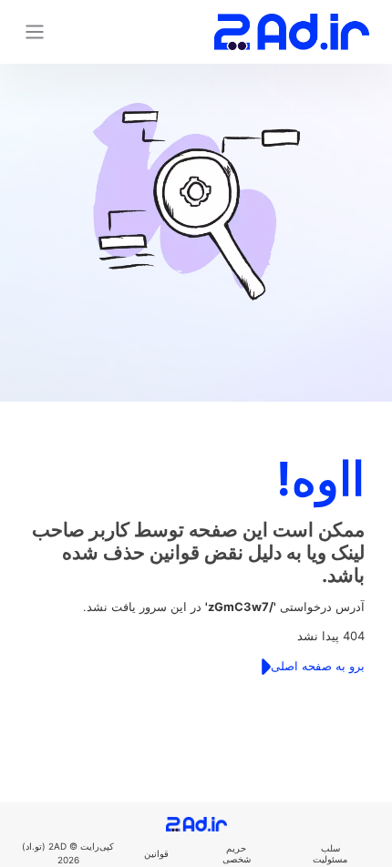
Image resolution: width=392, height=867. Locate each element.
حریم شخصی (236, 853)
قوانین (156, 853)
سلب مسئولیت (330, 853)
